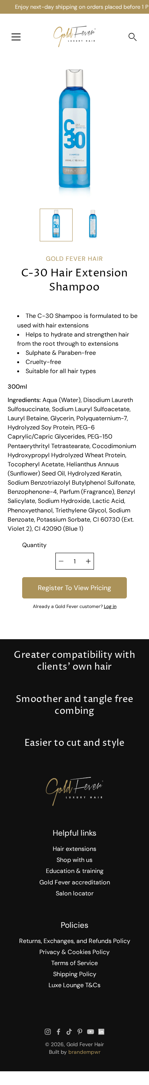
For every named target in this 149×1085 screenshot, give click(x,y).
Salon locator (75, 893)
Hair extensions (74, 849)
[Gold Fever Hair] (74, 37)
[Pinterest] (79, 1032)
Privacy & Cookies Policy (74, 952)
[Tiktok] (69, 1032)
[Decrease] (61, 561)
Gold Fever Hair (85, 1044)
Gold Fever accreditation (74, 882)
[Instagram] (47, 1032)
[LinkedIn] (101, 1032)
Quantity (34, 545)
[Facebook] (58, 1032)
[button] (132, 36)
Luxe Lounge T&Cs (74, 985)
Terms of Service (74, 963)
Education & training (75, 871)
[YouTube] (90, 1032)
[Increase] (88, 561)
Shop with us (74, 860)
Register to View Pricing (74, 587)
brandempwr (84, 1051)
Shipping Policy (74, 974)
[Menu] (16, 37)
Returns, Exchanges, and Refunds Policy (74, 941)
